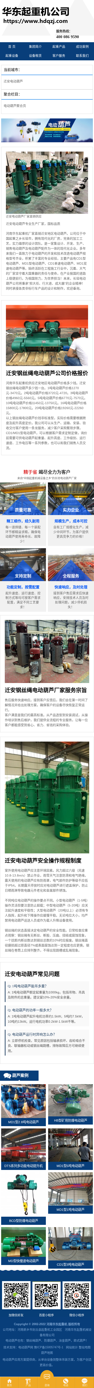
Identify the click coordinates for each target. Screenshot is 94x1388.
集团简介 (35, 46)
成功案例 (82, 46)
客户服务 (58, 55)
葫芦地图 (47, 1352)
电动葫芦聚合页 (15, 106)
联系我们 (82, 55)
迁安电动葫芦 (13, 81)
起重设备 (11, 55)
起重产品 (58, 46)
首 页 (12, 46)
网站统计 (72, 1347)
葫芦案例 (20, 1075)
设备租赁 (35, 55)
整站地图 (85, 1347)
